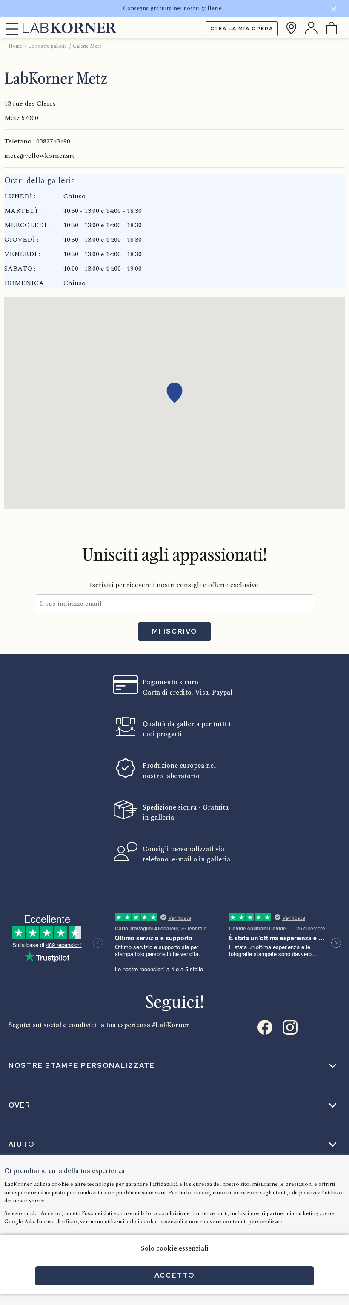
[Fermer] (333, 10)
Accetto (174, 1275)
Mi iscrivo (174, 631)
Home (15, 46)
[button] (174, 392)
